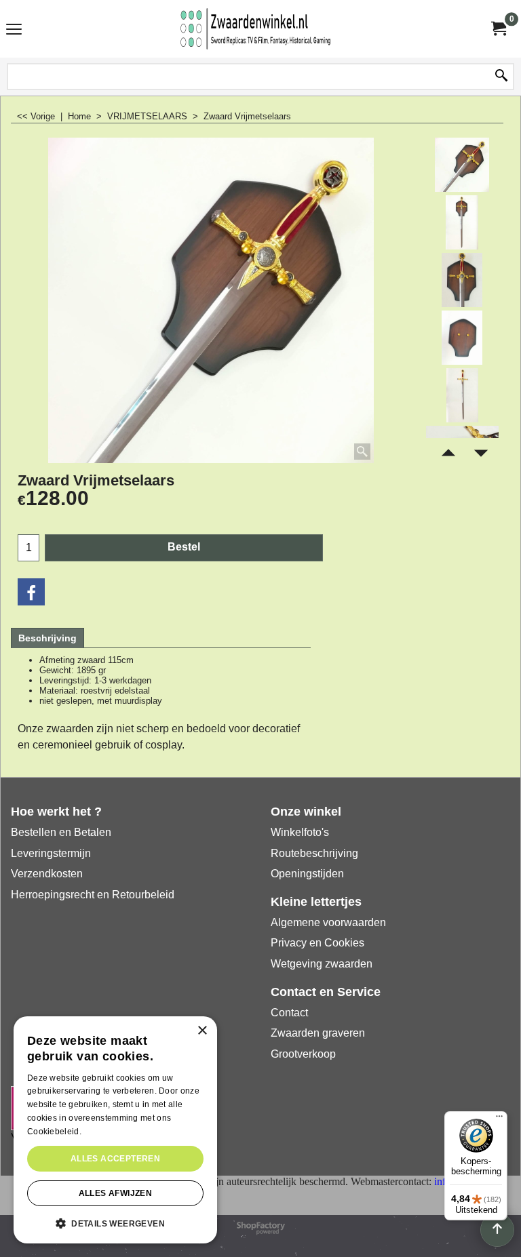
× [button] (202, 1031)
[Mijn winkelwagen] (498, 28)
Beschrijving (47, 638)
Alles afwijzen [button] (116, 1193)
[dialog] (115, 1129)
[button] (115, 1222)
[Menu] (14, 30)
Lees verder (106, 1131)
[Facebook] (31, 591)
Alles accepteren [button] (115, 1158)
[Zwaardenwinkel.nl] (257, 29)
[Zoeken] (501, 76)
